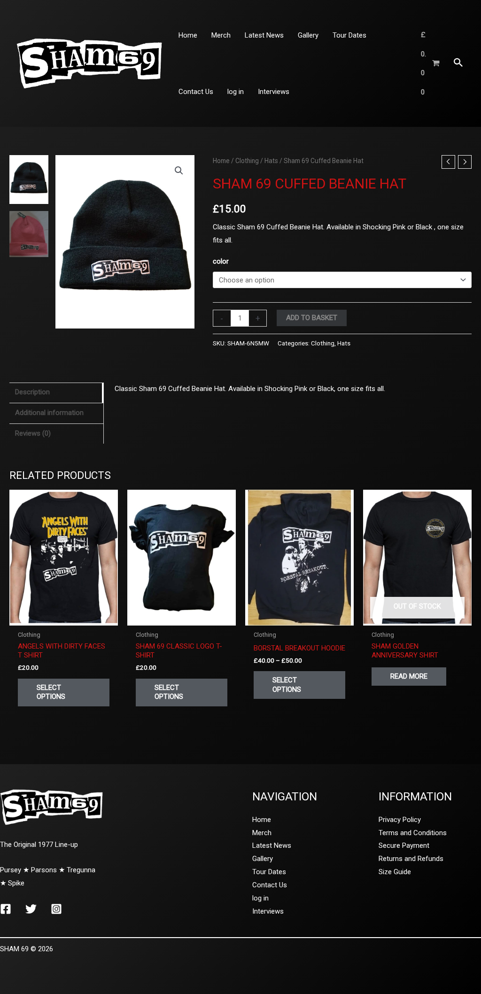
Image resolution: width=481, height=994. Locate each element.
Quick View (64, 617)
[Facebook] (5, 909)
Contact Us (269, 885)
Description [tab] (32, 392)
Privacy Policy (400, 819)
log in (260, 898)
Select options (51, 692)
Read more (408, 676)
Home (221, 160)
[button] (458, 63)
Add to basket (311, 317)
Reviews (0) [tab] (33, 433)
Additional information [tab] (49, 412)
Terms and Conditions (413, 833)
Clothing (247, 160)
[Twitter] (31, 909)
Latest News (271, 845)
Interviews (268, 911)
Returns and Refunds (411, 858)
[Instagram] (56, 909)
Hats (271, 160)
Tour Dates (269, 872)
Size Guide (395, 872)
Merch (262, 833)
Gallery (262, 858)
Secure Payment (404, 845)
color (221, 261)
